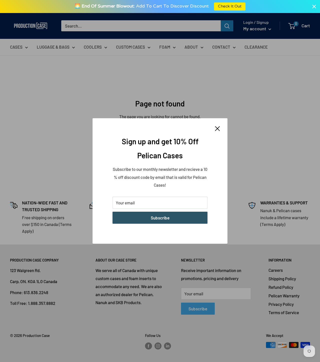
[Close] (217, 128)
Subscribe (160, 217)
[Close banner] (314, 6)
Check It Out (229, 6)
